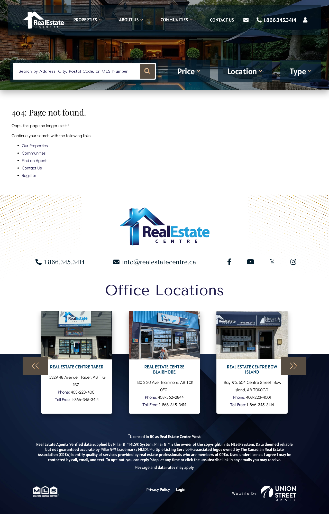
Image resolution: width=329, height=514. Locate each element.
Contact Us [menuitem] (222, 20)
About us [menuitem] (129, 20)
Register (29, 175)
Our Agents (76, 362)
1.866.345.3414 (279, 20)
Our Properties (35, 145)
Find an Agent (34, 160)
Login (180, 489)
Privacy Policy (158, 489)
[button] (147, 71)
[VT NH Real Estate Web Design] (278, 493)
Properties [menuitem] (85, 20)
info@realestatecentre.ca (159, 262)
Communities (33, 153)
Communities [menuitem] (174, 20)
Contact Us (32, 168)
